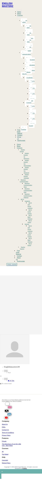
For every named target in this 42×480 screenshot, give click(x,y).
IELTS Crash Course (30, 211)
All (2, 451)
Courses (19, 148)
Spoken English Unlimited (26, 176)
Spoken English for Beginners (26, 156)
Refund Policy (6, 463)
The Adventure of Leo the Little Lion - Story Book (11, 444)
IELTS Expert (30, 221)
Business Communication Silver (28, 185)
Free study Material (18, 252)
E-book (4, 441)
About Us (18, 258)
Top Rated (5, 454)
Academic (27, 201)
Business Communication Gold (28, 190)
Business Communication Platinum (28, 195)
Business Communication (24, 180)
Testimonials (21, 261)
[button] (6, 371)
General (27, 224)
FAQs (3, 427)
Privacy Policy (6, 435)
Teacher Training (22, 248)
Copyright (5, 460)
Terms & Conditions (8, 432)
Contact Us (5, 430)
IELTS (22, 199)
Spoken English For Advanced (26, 170)
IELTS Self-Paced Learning (30, 205)
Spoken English (22, 150)
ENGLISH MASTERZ (7, 4)
